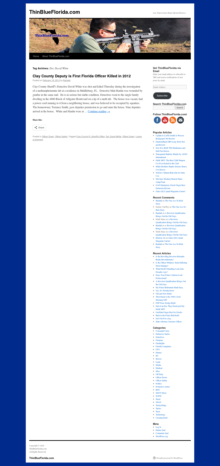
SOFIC (159, 396)
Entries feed (160, 430)
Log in (158, 427)
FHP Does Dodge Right (165, 302)
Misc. (158, 371)
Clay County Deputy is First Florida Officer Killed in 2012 (82, 75)
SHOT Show (161, 392)
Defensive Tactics (163, 333)
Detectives (160, 337)
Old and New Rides (164, 293)
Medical (159, 368)
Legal (158, 361)
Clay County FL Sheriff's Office (90, 136)
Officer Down (48, 136)
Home (36, 56)
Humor (159, 352)
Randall (66, 80)
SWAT (158, 402)
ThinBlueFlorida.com (54, 11)
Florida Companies (163, 346)
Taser (158, 411)
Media (158, 364)
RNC (158, 389)
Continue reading (99, 111)
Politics (159, 383)
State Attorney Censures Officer (169, 321)
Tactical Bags (161, 405)
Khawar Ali (160, 237)
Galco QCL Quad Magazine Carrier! (170, 191)
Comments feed (162, 433)
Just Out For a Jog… (164, 318)
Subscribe (162, 95)
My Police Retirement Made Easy (169, 287)
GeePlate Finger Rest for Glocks (169, 312)
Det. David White (113, 136)
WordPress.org (162, 436)
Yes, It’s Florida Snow (165, 290)
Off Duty (159, 374)
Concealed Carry (162, 330)
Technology (160, 414)
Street (158, 399)
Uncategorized (161, 417)
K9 (157, 355)
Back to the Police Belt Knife (167, 315)
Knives (159, 358)
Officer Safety (61, 136)
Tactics (158, 408)
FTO (158, 349)
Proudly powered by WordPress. (169, 458)
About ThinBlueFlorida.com (55, 56)
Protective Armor (163, 386)
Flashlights (160, 343)
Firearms (159, 340)
